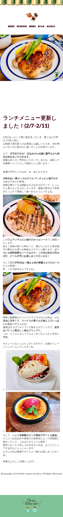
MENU (11, 27)
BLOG (41, 27)
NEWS (32, 27)
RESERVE (22, 27)
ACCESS (51, 27)
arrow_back (6, 3)
